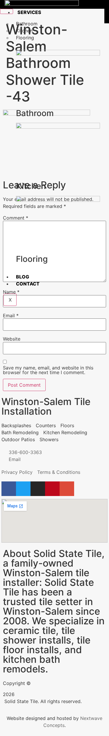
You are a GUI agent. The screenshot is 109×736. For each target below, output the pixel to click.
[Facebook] (8, 488)
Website (11, 339)
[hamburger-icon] (6, 11)
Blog (22, 277)
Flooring (25, 38)
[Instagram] (38, 488)
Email (11, 315)
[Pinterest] (52, 488)
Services (29, 12)
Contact (28, 284)
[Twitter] (23, 488)
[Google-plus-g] (67, 488)
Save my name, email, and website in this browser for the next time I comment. (48, 370)
